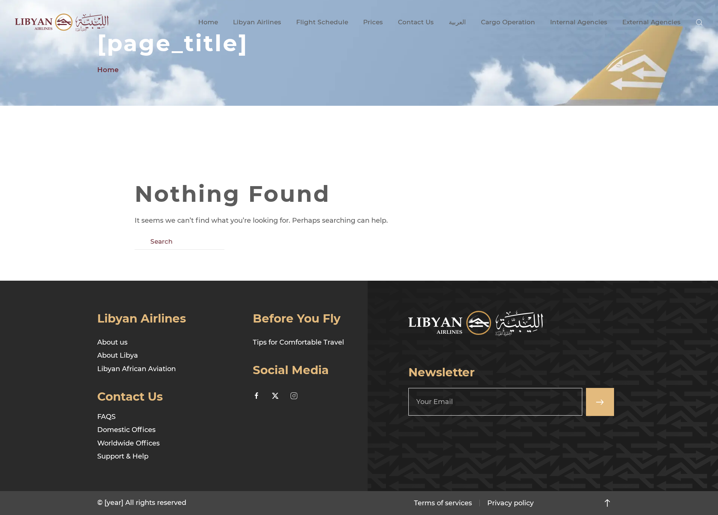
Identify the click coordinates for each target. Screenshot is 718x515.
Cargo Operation (508, 22)
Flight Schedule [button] (322, 22)
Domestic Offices (126, 430)
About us (112, 342)
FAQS (106, 417)
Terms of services (443, 503)
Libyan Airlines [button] (257, 22)
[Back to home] (61, 22)
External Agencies (651, 22)
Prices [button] (373, 22)
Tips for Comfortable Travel (298, 342)
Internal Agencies (578, 22)
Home (208, 22)
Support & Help (122, 456)
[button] (699, 22)
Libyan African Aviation (136, 369)
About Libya (117, 355)
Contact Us (416, 22)
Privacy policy (510, 503)
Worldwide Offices (128, 443)
